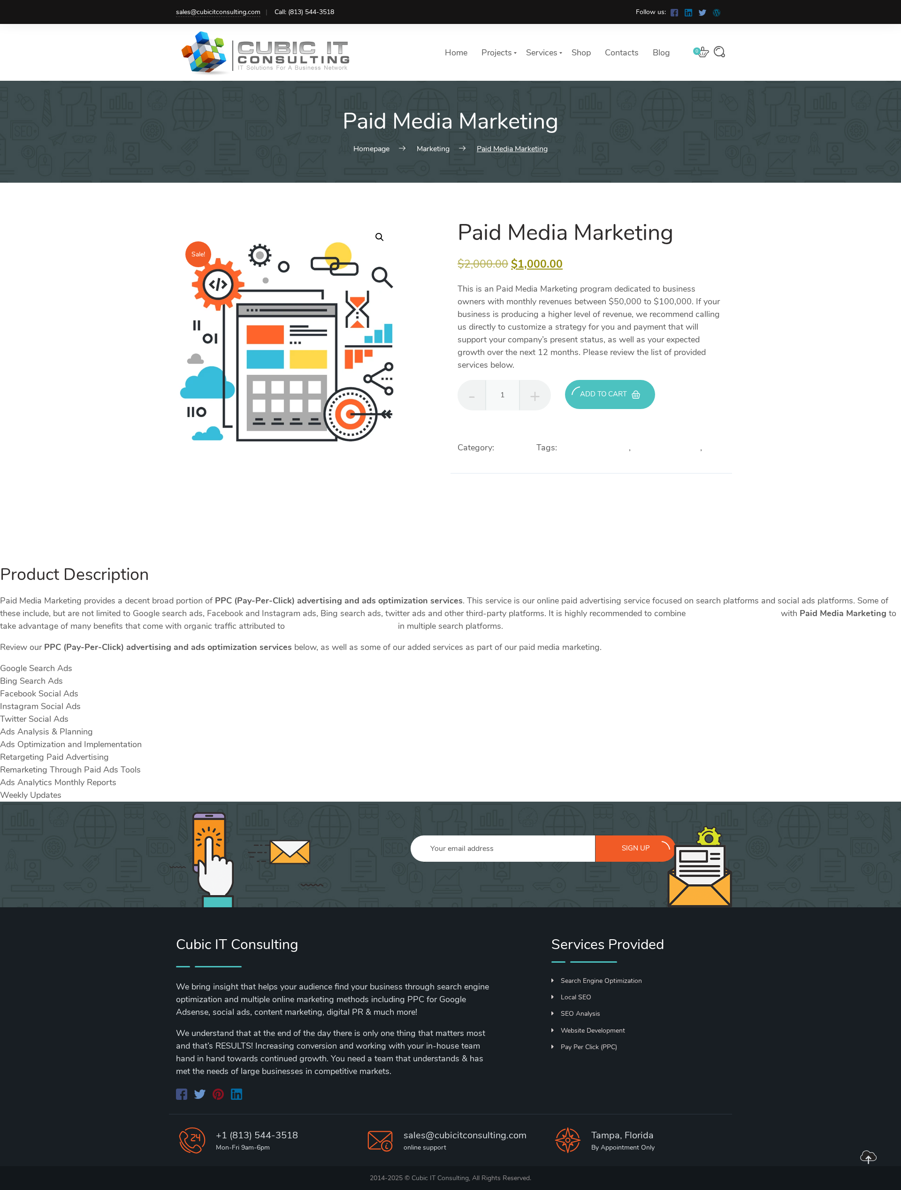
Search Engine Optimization (601, 980)
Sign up (636, 848)
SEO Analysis (580, 1013)
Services (541, 52)
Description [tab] (21, 536)
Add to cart (603, 394)
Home (456, 52)
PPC (712, 447)
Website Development (593, 1030)
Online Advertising (594, 447)
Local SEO (576, 997)
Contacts (622, 52)
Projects (496, 52)
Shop (581, 52)
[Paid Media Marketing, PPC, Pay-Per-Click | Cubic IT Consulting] (675, 12)
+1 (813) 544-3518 (257, 1135)
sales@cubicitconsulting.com (218, 12)
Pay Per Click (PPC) (589, 1047)
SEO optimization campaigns (341, 626)
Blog (661, 52)
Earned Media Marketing (733, 613)
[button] (379, 237)
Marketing (515, 447)
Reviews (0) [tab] (22, 549)
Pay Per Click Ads (666, 447)
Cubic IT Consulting (440, 1178)
